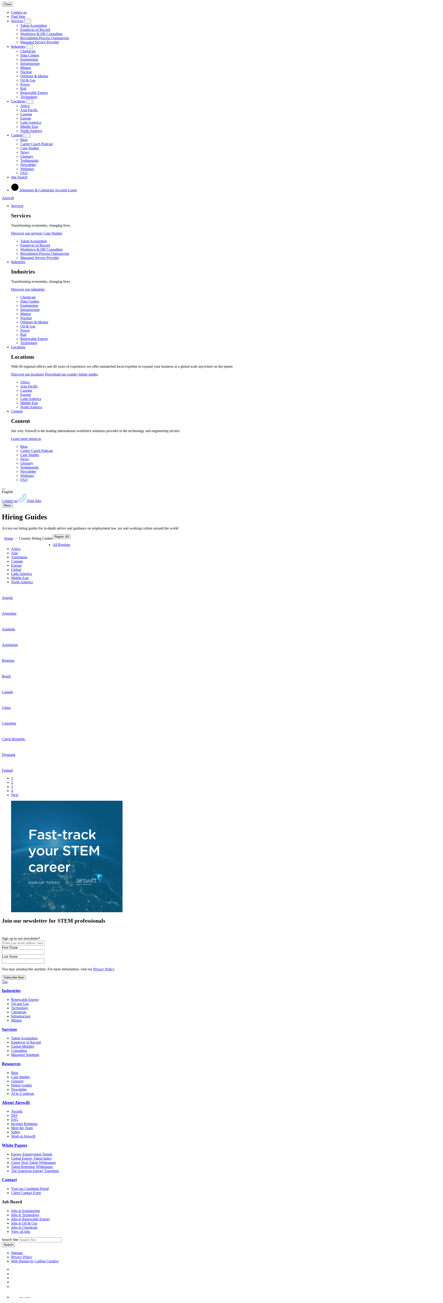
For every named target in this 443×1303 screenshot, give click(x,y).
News (24, 152)
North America (31, 131)
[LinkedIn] (13, 1274)
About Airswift (16, 1102)
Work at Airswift (23, 1136)
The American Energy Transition (35, 1171)
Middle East (29, 127)
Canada (7, 692)
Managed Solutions (25, 1055)
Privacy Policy (103, 969)
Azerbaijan (10, 645)
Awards (16, 1111)
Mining (25, 68)
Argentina (9, 613)
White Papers (14, 1145)
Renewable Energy (34, 93)
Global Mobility (22, 1046)
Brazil (6, 676)
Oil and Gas (20, 1004)
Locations (18, 101)
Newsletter (28, 165)
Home (8, 538)
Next (14, 795)
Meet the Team (22, 1128)
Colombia (9, 723)
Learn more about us (26, 439)
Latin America (30, 122)
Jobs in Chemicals (24, 1227)
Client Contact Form (26, 1193)
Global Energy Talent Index (31, 1158)
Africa (25, 106)
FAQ (24, 173)
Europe (25, 118)
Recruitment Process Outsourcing (44, 38)
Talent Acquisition (33, 25)
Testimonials (29, 160)
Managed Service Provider (39, 42)
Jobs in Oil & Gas (24, 1223)
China (6, 708)
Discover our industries (28, 289)
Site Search (19, 177)
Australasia (19, 557)
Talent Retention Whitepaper (32, 1167)
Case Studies (29, 148)
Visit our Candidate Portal (30, 1189)
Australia (8, 629)
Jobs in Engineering (25, 1211)
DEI (14, 1115)
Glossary (26, 156)
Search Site (10, 1240)
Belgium (8, 660)
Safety (15, 1132)
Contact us (19, 12)
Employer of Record (35, 30)
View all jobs (20, 1232)
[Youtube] (13, 1282)
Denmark (8, 755)
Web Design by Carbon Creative (35, 1261)
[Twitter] (13, 1278)
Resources (11, 1063)
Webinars (27, 169)
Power (25, 84)
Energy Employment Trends (31, 1154)
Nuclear (26, 72)
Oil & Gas (27, 80)
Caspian (26, 114)
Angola (7, 598)
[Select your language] (4, 489)
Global (16, 570)
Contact (9, 1179)
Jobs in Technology (25, 1215)
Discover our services (26, 233)
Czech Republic (13, 739)
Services (17, 21)
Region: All (61, 536)
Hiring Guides (21, 1085)
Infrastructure (30, 64)
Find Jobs (18, 16)
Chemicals (28, 51)
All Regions (61, 545)
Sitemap (17, 1253)
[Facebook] (12, 1269)
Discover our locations (27, 374)
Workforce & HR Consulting (41, 34)
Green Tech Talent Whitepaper (33, 1163)
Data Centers (29, 55)
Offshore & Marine (34, 76)
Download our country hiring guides (71, 374)
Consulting (19, 1051)
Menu (7, 505)
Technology (29, 97)
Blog (23, 140)
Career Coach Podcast (36, 144)
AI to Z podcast (22, 1093)
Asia (14, 553)
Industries (18, 46)
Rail (23, 88)
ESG (14, 1120)
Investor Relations (24, 1124)
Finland (7, 770)
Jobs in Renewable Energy (30, 1219)
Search (8, 1244)
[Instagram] (13, 1286)
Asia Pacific (29, 110)
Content (17, 135)
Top (5, 982)
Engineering (29, 59)
